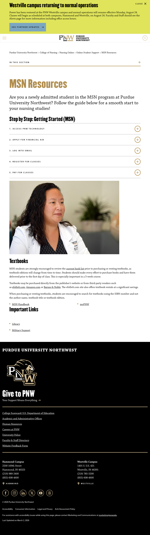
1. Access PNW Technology (27, 128)
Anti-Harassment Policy (65, 509)
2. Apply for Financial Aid (26, 139)
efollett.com (18, 287)
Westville (87, 483)
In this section (19, 62)
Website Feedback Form (15, 445)
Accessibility (7, 509)
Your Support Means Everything (19, 400)
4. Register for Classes (25, 161)
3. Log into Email (20, 150)
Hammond (12, 483)
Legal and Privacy (45, 509)
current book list (75, 268)
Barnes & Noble (52, 287)
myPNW (84, 304)
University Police (11, 435)
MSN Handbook (20, 304)
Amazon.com (33, 287)
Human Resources (12, 424)
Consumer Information (25, 509)
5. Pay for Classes (21, 172)
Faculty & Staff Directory (15, 440)
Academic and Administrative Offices (22, 418)
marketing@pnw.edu (108, 515)
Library (16, 324)
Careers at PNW (10, 429)
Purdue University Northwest (39, 350)
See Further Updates (26, 27)
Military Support (21, 330)
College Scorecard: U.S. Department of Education (28, 413)
